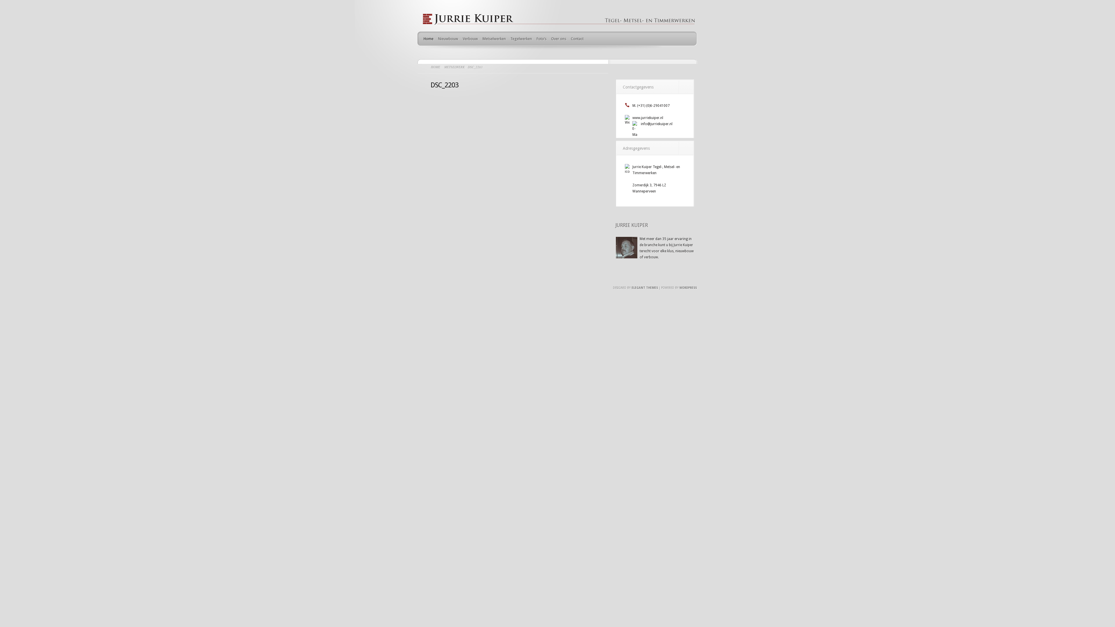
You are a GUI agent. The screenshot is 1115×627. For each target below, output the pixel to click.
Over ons (558, 39)
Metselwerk (454, 67)
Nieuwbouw (448, 39)
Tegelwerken (521, 39)
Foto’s (541, 39)
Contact (577, 39)
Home (429, 39)
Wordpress (688, 287)
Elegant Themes (645, 287)
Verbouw (470, 39)
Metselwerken (494, 39)
